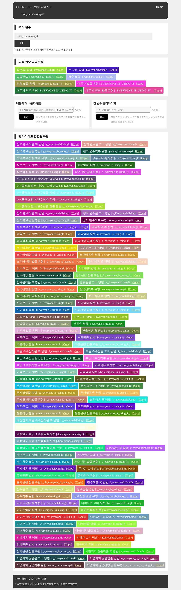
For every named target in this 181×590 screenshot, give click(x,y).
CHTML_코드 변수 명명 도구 (34, 6)
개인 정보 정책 (37, 578)
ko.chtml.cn (50, 583)
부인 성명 (21, 578)
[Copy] (60, 69)
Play (26, 117)
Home (159, 6)
